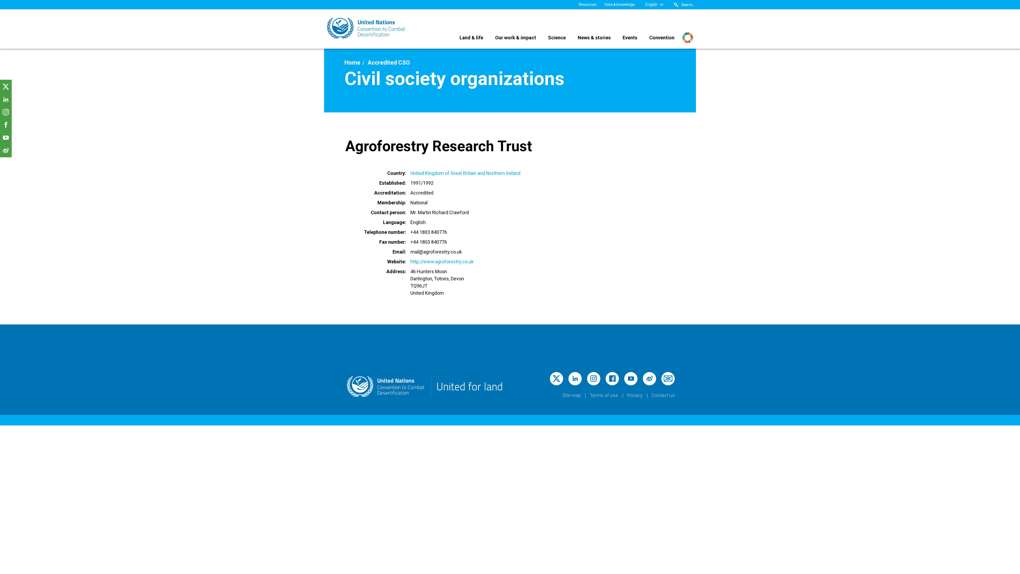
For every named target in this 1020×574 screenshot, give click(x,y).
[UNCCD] (366, 28)
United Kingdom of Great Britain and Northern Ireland (465, 173)
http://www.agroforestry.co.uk (442, 261)
